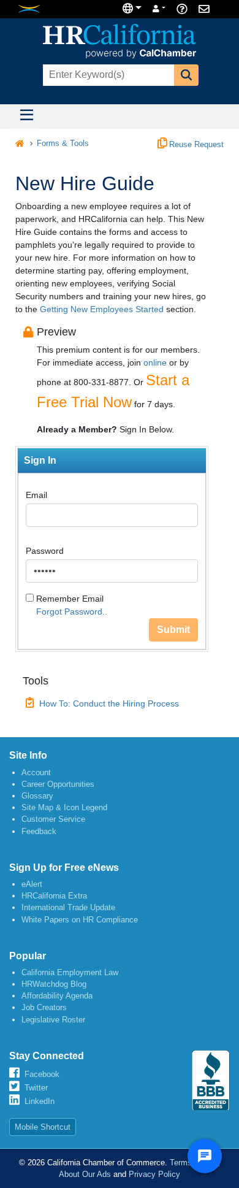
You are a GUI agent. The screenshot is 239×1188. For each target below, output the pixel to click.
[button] (186, 75)
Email (36, 495)
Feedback (38, 831)
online (155, 362)
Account (36, 772)
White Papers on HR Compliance (79, 919)
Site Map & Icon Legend (64, 807)
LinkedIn (40, 1101)
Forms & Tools (63, 143)
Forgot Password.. (71, 611)
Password (45, 551)
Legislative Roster (53, 1019)
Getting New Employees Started (102, 309)
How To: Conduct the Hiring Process (109, 703)
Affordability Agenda (57, 995)
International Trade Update (68, 907)
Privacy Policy (154, 1174)
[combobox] (107, 75)
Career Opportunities (57, 784)
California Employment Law (69, 972)
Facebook (42, 1074)
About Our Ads (85, 1174)
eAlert (31, 884)
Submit (173, 629)
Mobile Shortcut (42, 1127)
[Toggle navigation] (26, 116)
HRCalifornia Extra (54, 895)
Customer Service (53, 819)
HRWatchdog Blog (53, 984)
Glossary (37, 795)
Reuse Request (195, 144)
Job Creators (44, 1007)
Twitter (36, 1087)
